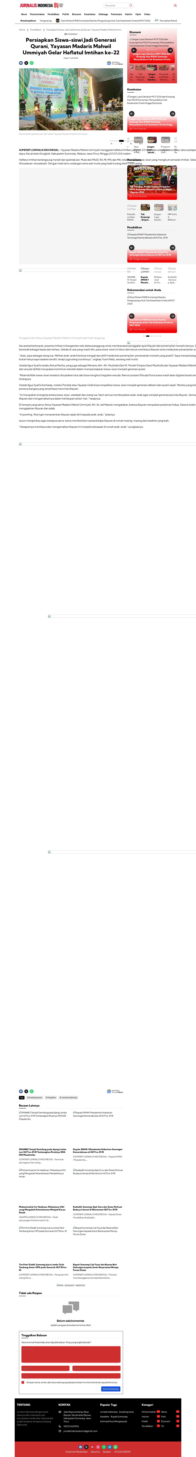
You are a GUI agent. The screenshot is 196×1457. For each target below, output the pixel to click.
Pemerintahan (151, 1411)
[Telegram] (109, 1447)
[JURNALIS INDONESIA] (41, 5)
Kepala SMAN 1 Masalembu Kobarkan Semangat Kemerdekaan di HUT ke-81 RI (97, 1150)
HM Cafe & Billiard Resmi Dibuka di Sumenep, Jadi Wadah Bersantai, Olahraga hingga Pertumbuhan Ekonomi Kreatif (165, 217)
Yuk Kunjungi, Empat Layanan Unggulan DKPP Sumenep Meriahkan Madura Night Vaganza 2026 (138, 217)
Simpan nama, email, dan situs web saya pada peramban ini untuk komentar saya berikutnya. (72, 1382)
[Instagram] (98, 1447)
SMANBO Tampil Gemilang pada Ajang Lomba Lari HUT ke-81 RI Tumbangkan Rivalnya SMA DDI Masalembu (42, 1152)
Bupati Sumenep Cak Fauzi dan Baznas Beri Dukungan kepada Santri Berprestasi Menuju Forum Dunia (96, 1267)
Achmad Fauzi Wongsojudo (113, 1421)
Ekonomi (154, 50)
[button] (130, 5)
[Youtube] (92, 1447)
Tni (170, 1426)
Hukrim (151, 1416)
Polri (170, 1416)
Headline (52, 1097)
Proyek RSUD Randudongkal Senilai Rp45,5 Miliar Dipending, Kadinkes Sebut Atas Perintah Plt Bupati (165, 149)
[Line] (104, 1447)
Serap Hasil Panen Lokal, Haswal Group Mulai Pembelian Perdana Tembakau (164, 77)
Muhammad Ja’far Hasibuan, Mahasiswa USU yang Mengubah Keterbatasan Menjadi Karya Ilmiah (42, 1209)
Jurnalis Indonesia (69, 1097)
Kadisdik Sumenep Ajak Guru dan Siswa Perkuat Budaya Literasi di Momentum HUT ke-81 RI (97, 1208)
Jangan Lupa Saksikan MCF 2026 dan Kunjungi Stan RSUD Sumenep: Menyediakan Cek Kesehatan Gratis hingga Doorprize (140, 77)
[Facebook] (21, 63)
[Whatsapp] (32, 63)
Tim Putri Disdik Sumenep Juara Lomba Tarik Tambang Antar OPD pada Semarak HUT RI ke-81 (43, 1267)
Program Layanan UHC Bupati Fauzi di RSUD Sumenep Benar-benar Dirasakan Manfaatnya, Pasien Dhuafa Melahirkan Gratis (150, 122)
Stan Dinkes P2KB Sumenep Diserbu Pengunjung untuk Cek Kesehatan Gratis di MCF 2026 (53, 20)
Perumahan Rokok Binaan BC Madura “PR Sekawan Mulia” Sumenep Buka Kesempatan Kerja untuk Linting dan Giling (152, 56)
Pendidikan (72, 34)
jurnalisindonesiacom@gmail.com (81, 1431)
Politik (151, 1421)
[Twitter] (26, 63)
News (170, 1411)
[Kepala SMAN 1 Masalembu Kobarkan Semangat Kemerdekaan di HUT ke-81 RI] (98, 1128)
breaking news (35, 1097)
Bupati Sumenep (119, 1416)
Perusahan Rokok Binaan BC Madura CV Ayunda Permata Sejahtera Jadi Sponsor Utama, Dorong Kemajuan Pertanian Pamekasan (149, 322)
